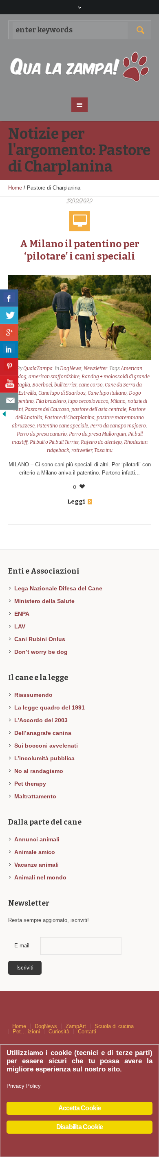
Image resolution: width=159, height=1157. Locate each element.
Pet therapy (30, 783)
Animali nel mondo (40, 877)
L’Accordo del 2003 (41, 720)
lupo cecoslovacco (88, 401)
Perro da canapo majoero (118, 426)
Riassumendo (33, 694)
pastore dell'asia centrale (98, 409)
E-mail (21, 945)
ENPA (21, 613)
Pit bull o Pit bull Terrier (54, 442)
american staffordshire (54, 377)
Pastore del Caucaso (47, 409)
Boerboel (42, 385)
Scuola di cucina (114, 1026)
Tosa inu (103, 450)
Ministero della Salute (44, 601)
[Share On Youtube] (9, 384)
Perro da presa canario (42, 434)
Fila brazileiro (51, 401)
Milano (118, 401)
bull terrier (65, 385)
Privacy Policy (24, 1086)
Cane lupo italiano (107, 393)
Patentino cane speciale (62, 426)
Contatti (87, 1031)
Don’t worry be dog (41, 652)
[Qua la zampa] (79, 67)
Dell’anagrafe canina (42, 733)
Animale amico (34, 852)
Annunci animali (37, 839)
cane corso (91, 385)
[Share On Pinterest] (9, 366)
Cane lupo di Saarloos (62, 393)
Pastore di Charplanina (69, 417)
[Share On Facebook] (9, 298)
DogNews (71, 368)
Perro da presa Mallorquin (97, 434)
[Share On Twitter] (9, 315)
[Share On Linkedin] (9, 349)
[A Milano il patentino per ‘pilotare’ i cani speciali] (79, 318)
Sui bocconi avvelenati (46, 745)
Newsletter (95, 368)
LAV (19, 626)
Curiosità (59, 1031)
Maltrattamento (35, 796)
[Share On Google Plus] (9, 332)
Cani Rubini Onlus (39, 639)
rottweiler (81, 450)
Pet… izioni (26, 1031)
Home (15, 188)
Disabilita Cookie (79, 1126)
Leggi (76, 501)
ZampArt (76, 1026)
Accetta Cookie (79, 1108)
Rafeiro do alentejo (101, 442)
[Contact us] (9, 401)
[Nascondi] (4, 414)
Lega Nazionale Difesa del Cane (58, 588)
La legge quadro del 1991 (49, 707)
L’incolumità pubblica (44, 758)
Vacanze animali (36, 864)
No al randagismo (38, 771)
